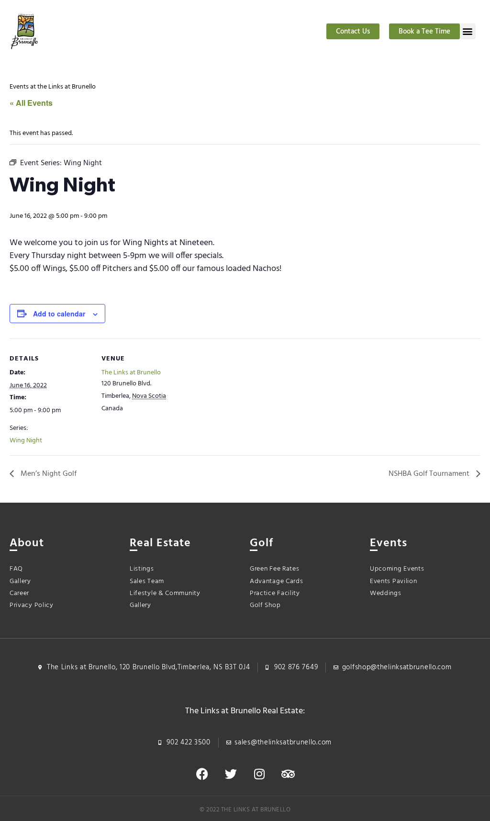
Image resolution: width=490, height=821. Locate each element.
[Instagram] (259, 774)
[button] (468, 31)
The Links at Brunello (131, 372)
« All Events (31, 102)
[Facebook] (202, 774)
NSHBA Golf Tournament (430, 474)
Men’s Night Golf (48, 474)
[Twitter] (231, 774)
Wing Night (26, 440)
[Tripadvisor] (288, 774)
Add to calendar (59, 313)
